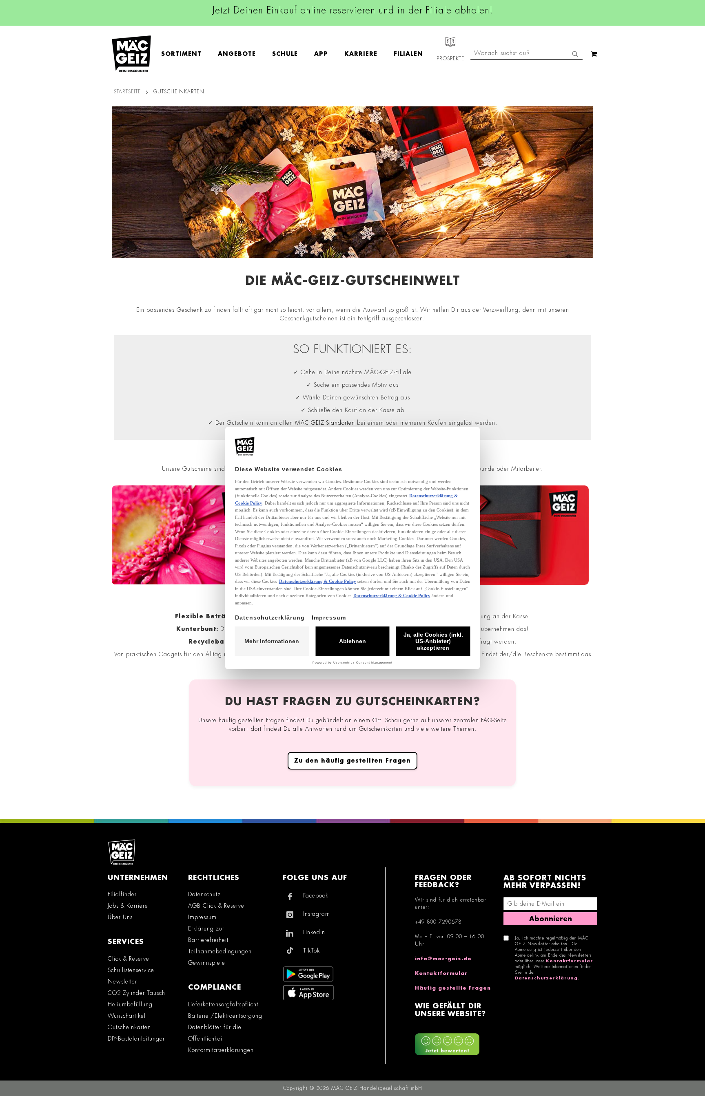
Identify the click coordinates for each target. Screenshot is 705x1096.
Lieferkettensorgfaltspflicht (223, 1004)
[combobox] (526, 54)
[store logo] (131, 53)
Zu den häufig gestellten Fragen (352, 760)
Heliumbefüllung (130, 1004)
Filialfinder (122, 894)
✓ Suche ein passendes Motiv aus (352, 385)
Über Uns (120, 917)
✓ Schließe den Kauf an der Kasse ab (352, 410)
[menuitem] (185, 54)
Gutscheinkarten (129, 1027)
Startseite (127, 91)
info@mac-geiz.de (443, 958)
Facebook (315, 895)
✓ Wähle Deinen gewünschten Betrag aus (352, 397)
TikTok (311, 950)
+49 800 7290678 (438, 922)
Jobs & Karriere (128, 906)
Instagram (316, 914)
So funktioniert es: (352, 349)
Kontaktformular (441, 973)
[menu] (296, 54)
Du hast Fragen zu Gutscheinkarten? (352, 702)
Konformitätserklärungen (221, 1050)
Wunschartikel (127, 1016)
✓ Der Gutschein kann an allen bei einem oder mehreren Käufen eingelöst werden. (352, 423)
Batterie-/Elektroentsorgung (225, 1016)
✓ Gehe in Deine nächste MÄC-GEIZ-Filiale (352, 372)
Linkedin (314, 932)
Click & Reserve (128, 958)
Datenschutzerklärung (546, 978)
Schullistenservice (131, 970)
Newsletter (122, 981)
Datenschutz (204, 894)
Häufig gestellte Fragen (453, 988)
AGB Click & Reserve (216, 906)
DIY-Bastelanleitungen (137, 1038)
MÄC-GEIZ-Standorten (325, 423)
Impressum (202, 917)
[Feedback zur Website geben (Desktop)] (455, 1041)
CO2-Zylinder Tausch (136, 993)
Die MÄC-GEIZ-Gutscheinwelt (352, 281)
